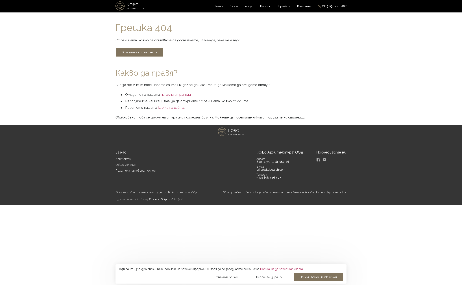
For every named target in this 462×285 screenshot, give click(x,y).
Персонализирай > (269, 277)
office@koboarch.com (271, 169)
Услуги (249, 6)
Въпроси (266, 6)
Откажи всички (227, 277)
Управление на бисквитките (305, 192)
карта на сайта (171, 107)
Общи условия (126, 165)
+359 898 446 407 (334, 6)
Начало (219, 6)
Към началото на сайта (139, 52)
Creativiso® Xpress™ (161, 199)
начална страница (176, 94)
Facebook (318, 160)
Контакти (305, 6)
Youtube (324, 160)
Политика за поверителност (137, 170)
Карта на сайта (336, 192)
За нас (234, 6)
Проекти (284, 6)
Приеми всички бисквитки (318, 277)
